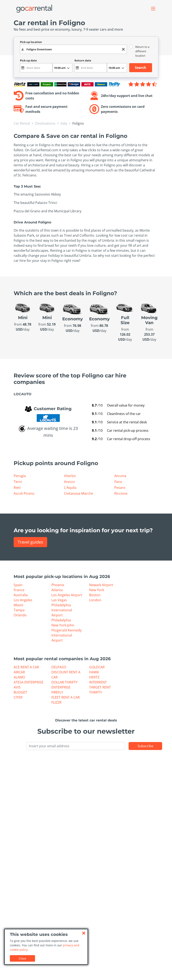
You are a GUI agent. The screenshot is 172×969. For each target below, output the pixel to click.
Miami (18, 605)
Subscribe (145, 746)
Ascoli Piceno (24, 493)
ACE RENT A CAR (26, 667)
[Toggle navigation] (153, 8)
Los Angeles (23, 600)
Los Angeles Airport (66, 595)
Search (140, 67)
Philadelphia (61, 620)
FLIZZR (56, 702)
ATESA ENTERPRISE (28, 682)
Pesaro (119, 487)
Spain (18, 585)
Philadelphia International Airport (61, 610)
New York (96, 590)
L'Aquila (70, 487)
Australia (21, 595)
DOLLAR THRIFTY (64, 682)
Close (22, 958)
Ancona (120, 475)
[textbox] (73, 49)
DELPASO (58, 667)
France (19, 590)
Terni (18, 481)
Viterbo (70, 475)
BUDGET (20, 692)
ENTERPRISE (60, 687)
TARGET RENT (100, 687)
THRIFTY (95, 692)
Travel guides (30, 542)
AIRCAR (19, 672)
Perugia (20, 475)
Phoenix (57, 585)
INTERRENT (98, 682)
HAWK (94, 672)
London (95, 600)
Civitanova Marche (78, 493)
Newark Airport (101, 585)
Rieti (17, 487)
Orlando (20, 615)
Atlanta (57, 590)
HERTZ (94, 677)
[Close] (83, 933)
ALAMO (19, 677)
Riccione (121, 493)
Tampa (19, 610)
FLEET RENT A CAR (65, 697)
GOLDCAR (97, 667)
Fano (118, 481)
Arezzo (69, 481)
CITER (18, 697)
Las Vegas (59, 600)
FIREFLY (57, 692)
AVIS (17, 687)
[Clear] (123, 49)
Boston (94, 595)
